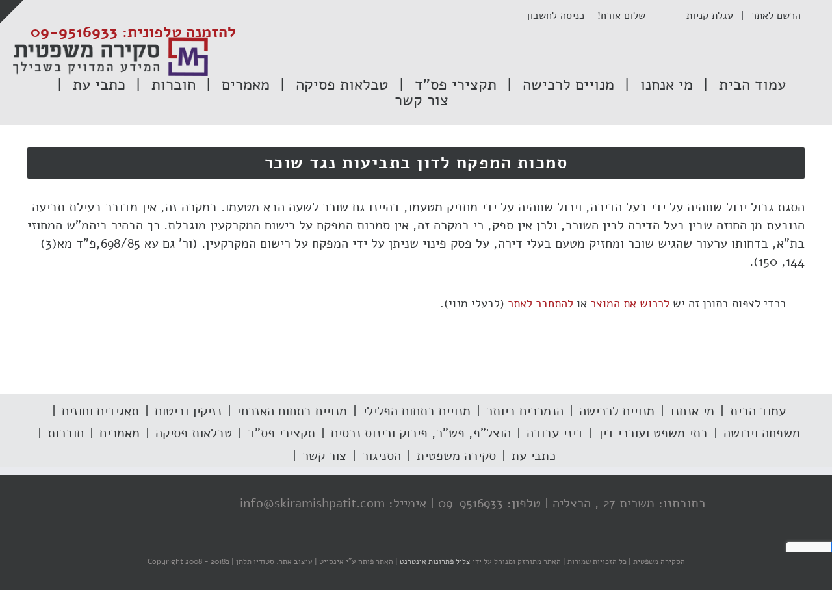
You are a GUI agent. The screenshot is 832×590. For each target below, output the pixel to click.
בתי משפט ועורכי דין (653, 433)
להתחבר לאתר (540, 303)
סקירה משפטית (456, 456)
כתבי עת (534, 456)
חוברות (65, 433)
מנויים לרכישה (617, 411)
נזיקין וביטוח (188, 411)
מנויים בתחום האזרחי (292, 411)
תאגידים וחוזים (100, 411)
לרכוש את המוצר (630, 303)
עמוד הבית (758, 411)
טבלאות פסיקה (193, 433)
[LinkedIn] (160, 504)
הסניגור (381, 456)
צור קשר (324, 456)
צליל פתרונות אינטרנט (434, 561)
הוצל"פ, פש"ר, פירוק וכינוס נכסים (421, 433)
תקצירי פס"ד (281, 433)
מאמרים (119, 433)
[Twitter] (186, 504)
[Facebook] (212, 504)
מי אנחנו (692, 411)
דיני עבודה (554, 433)
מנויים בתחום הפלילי (417, 411)
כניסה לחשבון (561, 15)
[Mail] (134, 504)
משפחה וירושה (761, 433)
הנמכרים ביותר (525, 411)
